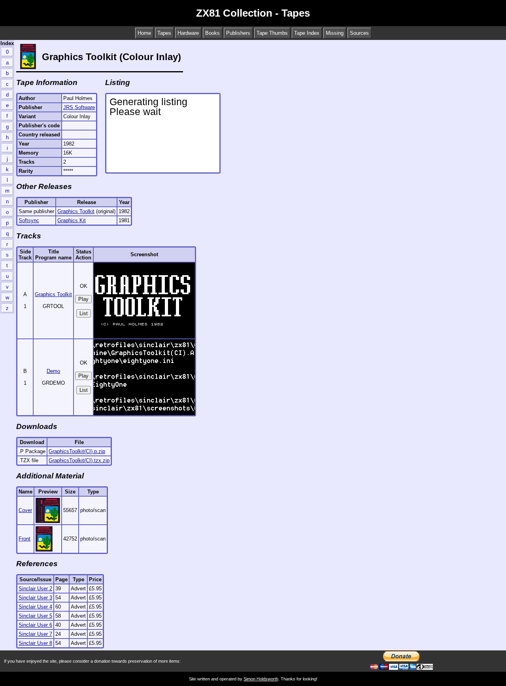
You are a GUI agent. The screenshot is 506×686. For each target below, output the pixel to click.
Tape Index (306, 33)
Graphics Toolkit (75, 211)
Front (24, 539)
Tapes (164, 33)
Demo (53, 371)
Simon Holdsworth (261, 679)
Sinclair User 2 (35, 589)
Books (212, 33)
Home (144, 33)
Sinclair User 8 (35, 643)
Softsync (29, 220)
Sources (359, 33)
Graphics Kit (71, 220)
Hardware (188, 33)
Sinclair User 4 (35, 607)
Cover (25, 510)
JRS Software (79, 107)
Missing (335, 33)
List (83, 313)
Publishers (238, 33)
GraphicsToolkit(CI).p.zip (77, 451)
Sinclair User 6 (35, 625)
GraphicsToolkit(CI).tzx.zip (79, 460)
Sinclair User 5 (35, 616)
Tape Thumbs (272, 33)
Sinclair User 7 (35, 634)
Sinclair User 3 (35, 598)
